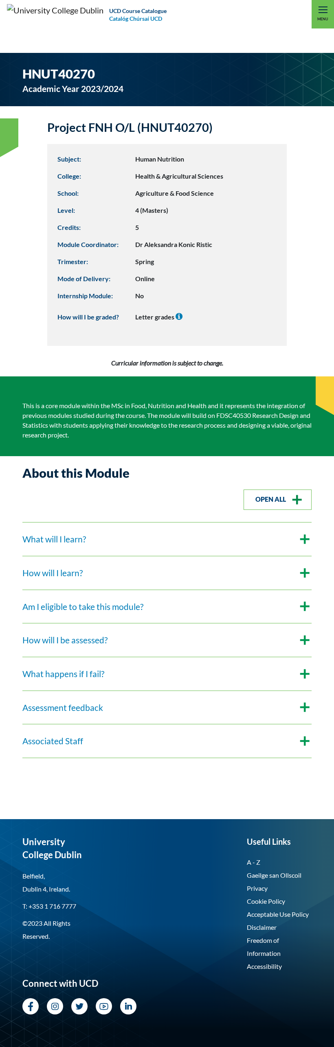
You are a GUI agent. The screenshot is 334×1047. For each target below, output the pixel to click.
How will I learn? (52, 573)
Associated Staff (52, 741)
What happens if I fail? (63, 674)
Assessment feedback (62, 707)
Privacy (257, 888)
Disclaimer (262, 927)
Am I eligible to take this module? (82, 606)
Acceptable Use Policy (278, 914)
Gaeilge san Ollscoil (274, 875)
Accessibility (264, 966)
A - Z (253, 862)
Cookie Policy (266, 901)
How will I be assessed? (65, 640)
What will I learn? (54, 539)
